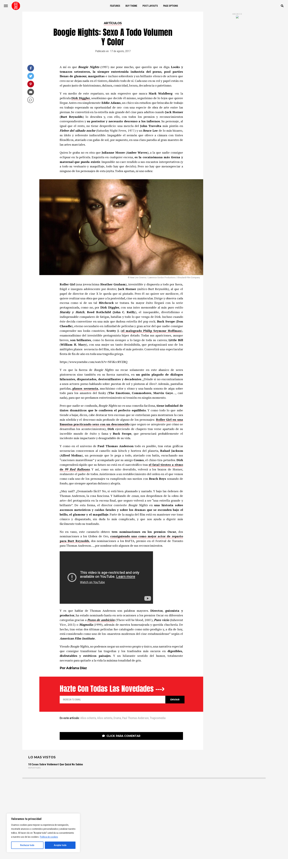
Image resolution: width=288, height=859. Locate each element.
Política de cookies (49, 837)
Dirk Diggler (80, 98)
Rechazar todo (27, 845)
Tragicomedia (158, 718)
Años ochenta (88, 718)
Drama (117, 718)
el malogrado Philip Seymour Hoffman (151, 331)
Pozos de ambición (101, 620)
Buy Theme (131, 5)
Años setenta (104, 718)
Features (115, 5)
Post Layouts (150, 5)
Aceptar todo (60, 845)
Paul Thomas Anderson (135, 718)
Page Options (170, 5)
